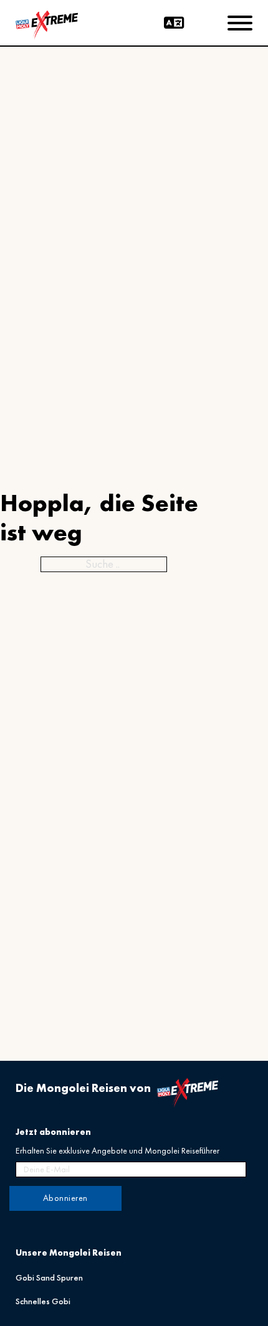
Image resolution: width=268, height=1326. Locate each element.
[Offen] (239, 23)
